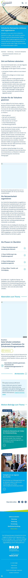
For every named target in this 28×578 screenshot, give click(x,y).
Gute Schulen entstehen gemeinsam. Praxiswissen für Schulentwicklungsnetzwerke (12, 344)
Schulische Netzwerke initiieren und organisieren (11, 54)
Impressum (14, 565)
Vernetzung (10, 51)
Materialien (14, 528)
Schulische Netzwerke (20, 51)
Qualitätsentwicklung (14, 526)
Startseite (3, 51)
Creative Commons (14, 572)
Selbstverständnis (14, 516)
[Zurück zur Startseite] (6, 3)
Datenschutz (14, 568)
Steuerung (14, 521)
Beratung (14, 519)
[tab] (14, 248)
